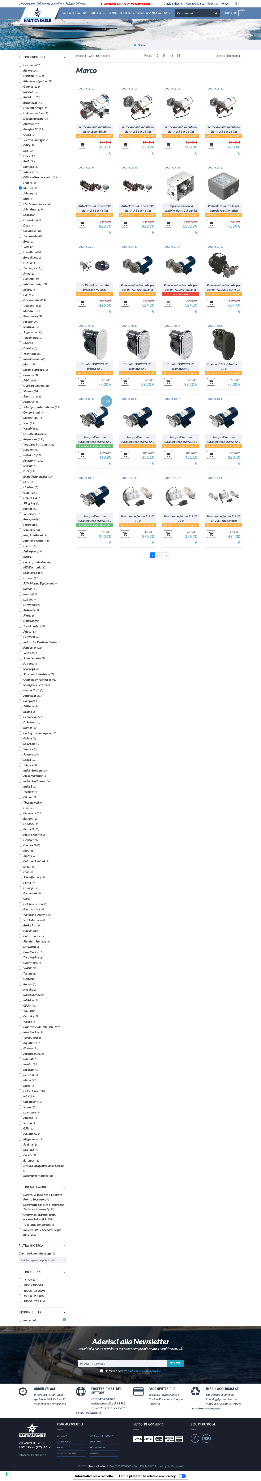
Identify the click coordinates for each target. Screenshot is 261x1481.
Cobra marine (34, 936)
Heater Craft (33, 690)
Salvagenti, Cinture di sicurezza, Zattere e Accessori (43, 1207)
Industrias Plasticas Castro (42, 642)
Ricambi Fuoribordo (119, 13)
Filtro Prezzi (30, 1272)
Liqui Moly (31, 620)
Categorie (96, 13)
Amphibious (33, 1053)
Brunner (30, 375)
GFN (28, 1128)
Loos (28, 872)
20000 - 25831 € (34, 1301)
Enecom (31, 578)
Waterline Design (37, 914)
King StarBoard (35, 535)
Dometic (31, 279)
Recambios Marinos (38, 1175)
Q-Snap (30, 888)
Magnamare (33, 1139)
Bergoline (32, 257)
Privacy (61, 1447)
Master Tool (32, 417)
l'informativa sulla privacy (144, 1371)
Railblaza (31, 97)
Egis (28, 150)
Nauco (30, 594)
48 (171, 55)
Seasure (31, 754)
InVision (30, 1000)
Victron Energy (36, 140)
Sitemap (94, 1453)
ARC (29, 380)
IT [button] (236, 3)
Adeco (29, 631)
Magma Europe (35, 369)
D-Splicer (31, 722)
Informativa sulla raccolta (94, 1476)
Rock (28, 556)
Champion (32, 1101)
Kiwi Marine (33, 1032)
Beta (28, 241)
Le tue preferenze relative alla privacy (147, 1476)
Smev (28, 273)
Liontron (30, 487)
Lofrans (29, 599)
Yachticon (32, 353)
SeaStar (30, 1144)
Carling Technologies (39, 733)
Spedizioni (95, 1441)
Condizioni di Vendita (101, 1435)
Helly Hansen (34, 1091)
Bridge (29, 711)
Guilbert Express (36, 385)
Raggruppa (233, 56)
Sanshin (30, 466)
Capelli (29, 1155)
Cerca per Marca (195, 3)
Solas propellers (36, 685)
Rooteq (29, 984)
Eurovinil (31, 604)
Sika (28, 615)
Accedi (225, 3)
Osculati (33, 75)
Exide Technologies (38, 476)
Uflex (29, 156)
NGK (29, 1096)
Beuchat (30, 1075)
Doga (28, 225)
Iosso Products (34, 359)
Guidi (30, 492)
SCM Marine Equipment (40, 583)
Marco (30, 188)
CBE (28, 145)
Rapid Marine (33, 994)
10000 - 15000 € (34, 1290)
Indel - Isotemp (35, 770)
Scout (28, 850)
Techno (29, 973)
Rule (28, 198)
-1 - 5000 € (30, 1280)
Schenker (32, 530)
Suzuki (29, 1123)
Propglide (31, 524)
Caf (27, 898)
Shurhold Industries (38, 674)
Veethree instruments (39, 444)
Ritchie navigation (37, 81)
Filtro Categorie (33, 1187)
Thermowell (32, 802)
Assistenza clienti (67, 1453)
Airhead (31, 610)
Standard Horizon (36, 941)
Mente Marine (34, 834)
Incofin (30, 1064)
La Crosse (31, 743)
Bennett (31, 829)
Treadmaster (34, 626)
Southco (31, 327)
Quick (29, 134)
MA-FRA (31, 1149)
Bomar (30, 588)
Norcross (30, 449)
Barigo (30, 701)
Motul (29, 364)
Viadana (32, 305)
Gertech (30, 978)
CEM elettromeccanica (40, 177)
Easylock (31, 824)
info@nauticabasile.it (32, 1455)
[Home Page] (135, 45)
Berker (30, 727)
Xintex (29, 856)
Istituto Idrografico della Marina (43, 1168)
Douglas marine (36, 118)
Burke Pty (31, 925)
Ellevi (28, 866)
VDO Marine (34, 920)
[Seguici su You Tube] (206, 1438)
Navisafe (30, 1059)
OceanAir (32, 220)
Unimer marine (35, 113)
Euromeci (31, 1160)
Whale (30, 172)
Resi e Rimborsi (97, 1447)
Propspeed (31, 519)
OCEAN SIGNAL (35, 433)
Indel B (29, 786)
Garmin (31, 86)
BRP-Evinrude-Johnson (42, 1027)
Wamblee (31, 428)
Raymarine (33, 439)
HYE (28, 807)
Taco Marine (33, 957)
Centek (30, 1016)
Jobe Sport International (41, 407)
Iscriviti (175, 1363)
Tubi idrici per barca (39, 1224)
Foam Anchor (33, 909)
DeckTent (31, 840)
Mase (28, 1085)
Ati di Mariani (34, 775)
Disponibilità (30, 1312)
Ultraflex (32, 252)
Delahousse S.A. (35, 904)
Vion (29, 423)
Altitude (30, 706)
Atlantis (30, 1117)
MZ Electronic (34, 567)
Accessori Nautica (75, 13)
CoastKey (32, 962)
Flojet (29, 182)
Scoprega (31, 669)
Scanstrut (32, 396)
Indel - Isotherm (36, 781)
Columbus (32, 230)
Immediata (30, 1320)
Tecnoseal (32, 236)
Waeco (29, 1021)
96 (178, 55)
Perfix (29, 882)
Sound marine (34, 658)
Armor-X (30, 401)
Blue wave (32, 316)
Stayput (31, 391)
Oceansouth (34, 300)
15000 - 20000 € (34, 1296)
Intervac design (35, 284)
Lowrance (31, 1112)
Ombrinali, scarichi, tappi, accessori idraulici (39, 1217)
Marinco (31, 166)
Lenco (29, 759)
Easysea (30, 818)
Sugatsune (32, 332)
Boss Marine (33, 952)
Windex (30, 749)
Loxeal (29, 214)
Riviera (31, 70)
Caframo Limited (36, 861)
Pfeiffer (30, 321)
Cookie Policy (64, 1441)
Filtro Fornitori (33, 57)
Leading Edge (33, 572)
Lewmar (32, 65)
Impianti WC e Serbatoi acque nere (42, 1232)
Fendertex (32, 647)
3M (28, 343)
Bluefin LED (33, 129)
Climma (30, 797)
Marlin (30, 508)
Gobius (29, 738)
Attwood (31, 124)
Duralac (30, 348)
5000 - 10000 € (33, 1285)
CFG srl (29, 1005)
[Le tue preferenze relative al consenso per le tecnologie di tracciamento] (6, 1474)
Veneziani (32, 514)
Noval (29, 989)
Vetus (28, 246)
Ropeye (30, 92)
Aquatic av (32, 1043)
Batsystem (32, 102)
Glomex (31, 845)
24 (164, 55)
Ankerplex (32, 551)
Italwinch (32, 455)
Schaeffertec (34, 877)
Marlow (31, 311)
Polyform (31, 637)
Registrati (213, 3)
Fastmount (32, 893)
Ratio (29, 161)
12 (156, 55)
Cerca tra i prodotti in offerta (37, 1253)
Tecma (30, 791)
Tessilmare (33, 337)
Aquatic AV (32, 1133)
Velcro (30, 653)
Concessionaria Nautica (152, 13)
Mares (29, 1080)
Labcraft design (35, 108)
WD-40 (29, 1011)
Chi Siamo (62, 1435)
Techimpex (32, 268)
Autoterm (32, 695)
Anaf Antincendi (36, 540)
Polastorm (33, 460)
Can (28, 295)
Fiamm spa (32, 498)
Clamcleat (32, 813)
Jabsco (30, 193)
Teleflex (30, 765)
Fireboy (30, 1048)
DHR (29, 471)
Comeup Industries (37, 562)
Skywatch (31, 946)
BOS (28, 482)
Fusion (30, 663)
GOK (29, 262)
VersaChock (32, 1037)
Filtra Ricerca (31, 1245)
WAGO (29, 968)
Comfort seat (33, 412)
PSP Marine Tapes (37, 204)
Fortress (30, 546)
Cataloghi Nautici (173, 3)
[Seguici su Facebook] (195, 1438)
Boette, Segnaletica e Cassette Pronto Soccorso (42, 1197)
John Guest (33, 209)
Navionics (31, 930)
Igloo (29, 289)
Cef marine (33, 717)
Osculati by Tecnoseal (39, 679)
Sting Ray (31, 503)
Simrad (29, 1107)
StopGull (30, 1069)
